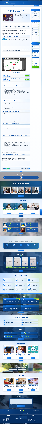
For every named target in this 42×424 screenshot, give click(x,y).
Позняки (21, 418)
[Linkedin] (5, 168)
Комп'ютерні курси (34, 418)
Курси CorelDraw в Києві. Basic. (35, 40)
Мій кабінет (34, 413)
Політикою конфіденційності (15, 404)
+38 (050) (13, 2)
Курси (7, 413)
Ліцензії (31, 413)
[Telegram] (9, 168)
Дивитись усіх (21, 233)
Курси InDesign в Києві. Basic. (34, 38)
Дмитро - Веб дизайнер (29, 228)
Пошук (8, 0)
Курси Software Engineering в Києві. (34, 30)
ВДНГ (24, 418)
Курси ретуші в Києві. (34, 22)
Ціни (9, 413)
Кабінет (36, 0)
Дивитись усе (21, 360)
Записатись (36, 5)
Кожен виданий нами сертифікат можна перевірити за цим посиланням (36, 16)
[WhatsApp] (8, 168)
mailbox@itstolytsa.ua (8, 419)
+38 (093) (9, 417)
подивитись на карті (20, 421)
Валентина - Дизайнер (28, 223)
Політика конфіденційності (25, 423)
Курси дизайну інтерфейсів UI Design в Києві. (35, 28)
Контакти (12, 413)
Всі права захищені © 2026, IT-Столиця (6, 423)
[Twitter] (6, 168)
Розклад (14, 413)
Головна (23, 3)
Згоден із (14, 404)
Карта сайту (34, 417)
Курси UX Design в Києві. (34, 26)
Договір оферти (29, 423)
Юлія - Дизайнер (10, 223)
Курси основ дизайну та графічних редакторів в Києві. (34, 25)
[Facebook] (3, 168)
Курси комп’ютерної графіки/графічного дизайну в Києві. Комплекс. (34, 35)
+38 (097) (5, 417)
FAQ (27, 413)
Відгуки (16, 413)
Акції (18, 413)
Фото (29, 413)
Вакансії (21, 413)
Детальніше (10, 225)
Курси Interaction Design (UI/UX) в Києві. (34, 32)
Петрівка (17, 418)
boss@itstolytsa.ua (6, 420)
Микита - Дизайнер (10, 228)
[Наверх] (29, 168)
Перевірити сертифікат (31, 0)
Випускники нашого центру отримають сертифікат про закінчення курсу (36, 12)
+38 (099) (8, 418)
